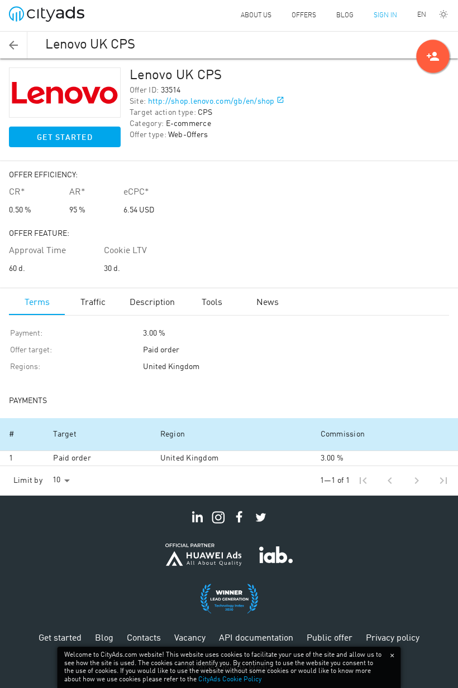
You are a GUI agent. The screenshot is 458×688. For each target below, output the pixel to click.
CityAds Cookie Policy (229, 679)
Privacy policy (392, 638)
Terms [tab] (37, 302)
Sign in (385, 15)
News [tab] (267, 302)
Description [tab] (152, 302)
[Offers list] (13, 45)
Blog (345, 15)
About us (256, 15)
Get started (65, 138)
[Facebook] (239, 523)
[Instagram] (218, 523)
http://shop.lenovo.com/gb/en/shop (211, 101)
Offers (304, 15)
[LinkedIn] (197, 523)
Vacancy (190, 638)
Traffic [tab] (93, 302)
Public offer (329, 638)
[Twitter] (260, 523)
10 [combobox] (56, 480)
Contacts (144, 638)
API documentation (256, 638)
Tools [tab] (212, 302)
